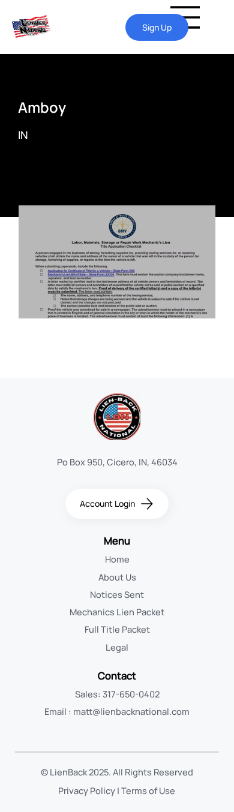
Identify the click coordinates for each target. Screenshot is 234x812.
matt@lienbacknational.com (131, 711)
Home (117, 559)
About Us (117, 577)
